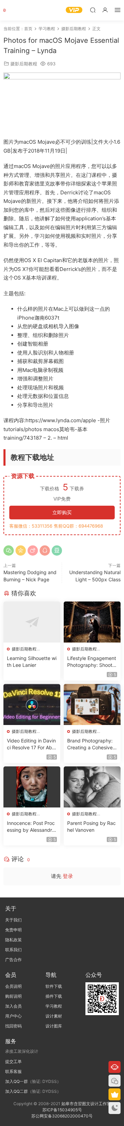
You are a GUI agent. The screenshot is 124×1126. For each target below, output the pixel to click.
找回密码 (13, 1025)
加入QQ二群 (16, 1091)
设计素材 (53, 1016)
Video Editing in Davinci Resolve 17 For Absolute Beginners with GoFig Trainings (31, 744)
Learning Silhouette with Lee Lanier (31, 661)
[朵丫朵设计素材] (13, 10)
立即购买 (62, 512)
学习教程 (53, 1006)
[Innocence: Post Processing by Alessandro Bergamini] (31, 786)
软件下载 (53, 986)
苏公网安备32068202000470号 (62, 1115)
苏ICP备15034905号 (62, 1109)
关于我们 (13, 919)
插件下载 (53, 996)
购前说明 (13, 996)
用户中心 (13, 1016)
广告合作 (13, 959)
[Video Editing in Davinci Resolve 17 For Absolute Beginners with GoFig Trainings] (31, 704)
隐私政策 (13, 939)
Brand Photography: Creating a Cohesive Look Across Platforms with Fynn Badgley (92, 744)
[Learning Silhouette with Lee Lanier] (31, 622)
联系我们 (13, 949)
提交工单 (13, 1061)
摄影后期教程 (23, 63)
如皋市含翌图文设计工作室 (86, 1103)
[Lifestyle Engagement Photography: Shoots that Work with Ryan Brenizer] (92, 622)
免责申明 (13, 929)
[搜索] (93, 9)
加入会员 (13, 1006)
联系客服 (13, 1071)
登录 (68, 876)
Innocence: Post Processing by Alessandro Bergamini (31, 826)
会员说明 (13, 986)
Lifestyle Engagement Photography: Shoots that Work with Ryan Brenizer (92, 662)
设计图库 (53, 1025)
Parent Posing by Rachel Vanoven (91, 826)
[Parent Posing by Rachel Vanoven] (92, 786)
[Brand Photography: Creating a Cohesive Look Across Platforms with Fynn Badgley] (92, 704)
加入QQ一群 (16, 1081)
